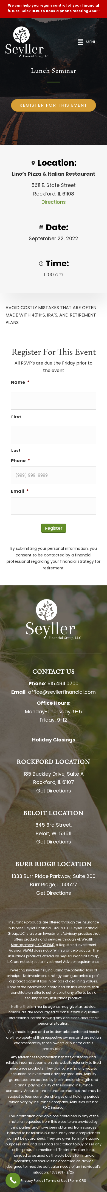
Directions (53, 202)
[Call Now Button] (13, 1180)
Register (54, 528)
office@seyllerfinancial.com (62, 692)
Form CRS (78, 1180)
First (16, 416)
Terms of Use (56, 1180)
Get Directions (53, 790)
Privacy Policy (32, 1180)
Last (16, 450)
